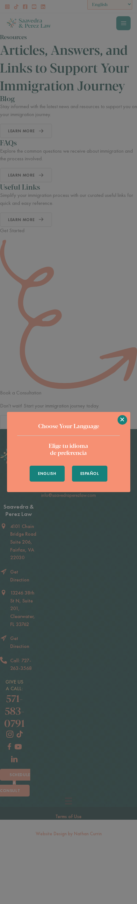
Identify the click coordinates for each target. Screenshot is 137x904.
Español (89, 473)
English (47, 473)
